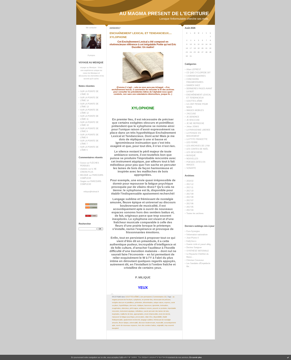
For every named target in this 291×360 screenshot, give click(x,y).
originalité (160, 325)
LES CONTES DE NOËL (197, 149)
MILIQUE (84, 175)
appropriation (138, 314)
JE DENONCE (192, 117)
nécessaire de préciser (162, 300)
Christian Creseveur (195, 260)
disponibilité (157, 317)
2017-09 (189, 194)
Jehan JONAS (192, 126)
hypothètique (124, 305)
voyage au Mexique (88, 67)
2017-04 (189, 210)
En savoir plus (195, 357)
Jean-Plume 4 (192, 238)
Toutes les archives (195, 213)
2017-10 (189, 191)
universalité (133, 323)
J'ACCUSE (191, 113)
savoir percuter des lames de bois (156, 311)
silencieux (125, 308)
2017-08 (189, 197)
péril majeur (134, 308)
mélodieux (139, 311)
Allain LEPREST (193, 69)
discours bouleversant (147, 323)
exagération (116, 308)
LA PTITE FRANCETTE (196, 139)
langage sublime (147, 320)
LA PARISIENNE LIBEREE (198, 130)
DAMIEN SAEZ (193, 85)
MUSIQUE (191, 155)
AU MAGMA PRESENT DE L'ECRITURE (164, 13)
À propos (91, 55)
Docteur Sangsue (194, 247)
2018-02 (189, 181)
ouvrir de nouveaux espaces (126, 325)
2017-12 (189, 184)
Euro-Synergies (193, 231)
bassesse (148, 305)
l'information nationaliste (196, 234)
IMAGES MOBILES (195, 110)
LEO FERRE (192, 142)
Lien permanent (146, 297)
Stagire (83, 181)
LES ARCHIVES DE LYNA (198, 146)
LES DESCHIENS (194, 152)
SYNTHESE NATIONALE (197, 251)
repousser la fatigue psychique (123, 317)
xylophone (137, 300)
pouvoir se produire (160, 308)
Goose (83, 163)
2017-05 (189, 207)
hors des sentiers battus (147, 325)
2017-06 (189, 203)
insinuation (164, 305)
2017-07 (189, 200)
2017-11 (189, 187)
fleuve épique (124, 323)
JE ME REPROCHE (195, 123)
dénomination (148, 302)
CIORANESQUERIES (196, 76)
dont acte (132, 305)
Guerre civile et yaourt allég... (199, 244)
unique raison (158, 302)
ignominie (155, 305)
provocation (139, 317)
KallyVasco (191, 241)
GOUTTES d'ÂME (194, 101)
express (167, 302)
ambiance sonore (145, 308)
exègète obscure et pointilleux (123, 302)
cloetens (84, 169)
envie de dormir (164, 314)
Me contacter (91, 28)
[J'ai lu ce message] (288, 357)
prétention (138, 302)
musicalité (159, 323)
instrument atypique (127, 311)
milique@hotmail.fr (91, 192)
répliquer (140, 305)
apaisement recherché (132, 320)
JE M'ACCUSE (193, 120)
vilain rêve (148, 317)
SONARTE (191, 168)
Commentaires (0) (159, 297)
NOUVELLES (192, 158)
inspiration (115, 314)
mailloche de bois (126, 314)
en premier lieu (147, 300)
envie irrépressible (151, 314)
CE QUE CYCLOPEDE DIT (198, 72)
